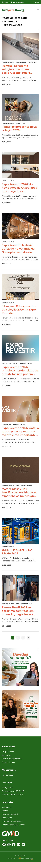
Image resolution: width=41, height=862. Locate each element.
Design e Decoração (10, 814)
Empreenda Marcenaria (12, 821)
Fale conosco (7, 775)
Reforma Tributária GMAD (13, 825)
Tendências (7, 818)
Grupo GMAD (8, 752)
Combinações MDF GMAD (13, 791)
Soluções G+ (7, 788)
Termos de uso (8, 762)
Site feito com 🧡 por (16, 858)
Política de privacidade (12, 759)
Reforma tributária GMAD (13, 795)
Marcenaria (6, 807)
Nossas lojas (7, 755)
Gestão (5, 811)
